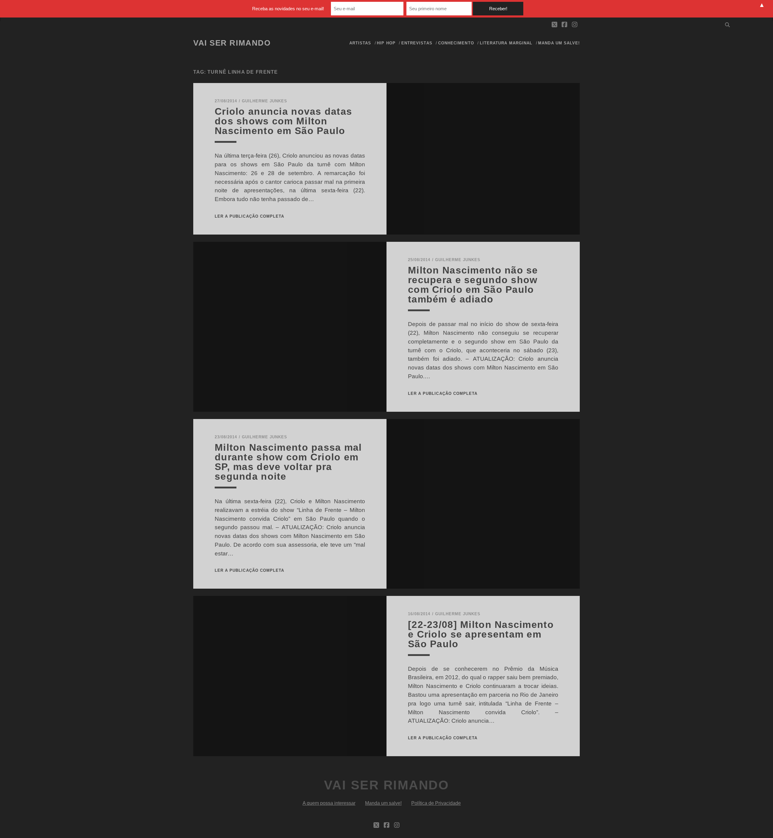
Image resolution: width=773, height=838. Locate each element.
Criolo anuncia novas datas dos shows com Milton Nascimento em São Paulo (283, 121)
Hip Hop (386, 43)
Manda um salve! (559, 43)
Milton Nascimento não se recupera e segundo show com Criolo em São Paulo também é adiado (473, 285)
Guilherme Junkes (264, 101)
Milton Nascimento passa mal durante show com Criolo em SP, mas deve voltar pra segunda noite (288, 462)
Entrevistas (416, 43)
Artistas (360, 43)
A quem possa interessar (329, 803)
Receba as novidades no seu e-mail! (288, 8)
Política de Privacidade (436, 803)
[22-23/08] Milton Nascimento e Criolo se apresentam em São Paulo (481, 634)
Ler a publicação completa (249, 216)
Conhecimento (456, 43)
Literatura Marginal (506, 43)
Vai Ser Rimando (232, 42)
